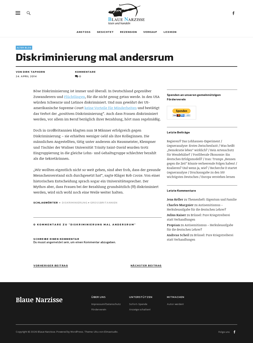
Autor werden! (175, 304)
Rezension (128, 32)
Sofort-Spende (138, 304)
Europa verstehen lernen (218, 177)
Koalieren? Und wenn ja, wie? (187, 168)
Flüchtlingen (74, 96)
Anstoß (83, 32)
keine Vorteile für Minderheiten (110, 107)
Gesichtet (105, 32)
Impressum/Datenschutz (106, 304)
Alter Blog (24, 47)
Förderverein (98, 309)
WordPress (76, 332)
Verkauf (150, 32)
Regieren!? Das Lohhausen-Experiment (193, 141)
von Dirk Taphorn (30, 72)
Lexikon (170, 32)
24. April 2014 (26, 76)
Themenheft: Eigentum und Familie (212, 199)
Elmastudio (111, 332)
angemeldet (54, 242)
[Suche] (28, 12)
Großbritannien (103, 202)
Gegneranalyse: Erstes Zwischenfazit (192, 146)
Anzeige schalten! (139, 309)
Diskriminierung (74, 202)
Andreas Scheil (178, 235)
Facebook (233, 12)
